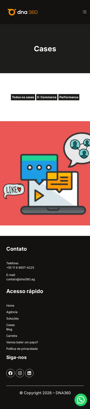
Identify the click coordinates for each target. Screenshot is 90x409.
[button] (84, 12)
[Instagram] (20, 373)
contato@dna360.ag (20, 279)
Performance (68, 97)
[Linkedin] (29, 373)
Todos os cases (23, 97)
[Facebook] (10, 373)
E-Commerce (46, 97)
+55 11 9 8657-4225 (20, 267)
